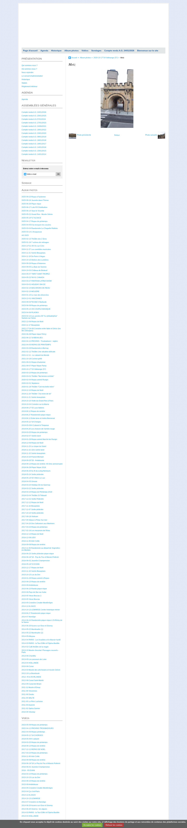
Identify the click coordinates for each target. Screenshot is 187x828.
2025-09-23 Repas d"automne (34, 197)
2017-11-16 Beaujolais (31, 506)
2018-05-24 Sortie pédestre (33, 474)
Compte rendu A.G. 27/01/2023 (34, 123)
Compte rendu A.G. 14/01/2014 (34, 154)
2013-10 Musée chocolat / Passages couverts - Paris (40, 651)
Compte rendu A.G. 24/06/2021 (34, 126)
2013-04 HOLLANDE (30, 663)
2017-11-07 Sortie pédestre (32, 509)
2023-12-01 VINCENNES (32, 298)
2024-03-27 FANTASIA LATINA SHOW (37, 281)
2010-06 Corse (28, 666)
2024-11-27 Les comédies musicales (36, 249)
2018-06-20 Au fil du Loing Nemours (36, 471)
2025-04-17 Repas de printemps (34, 221)
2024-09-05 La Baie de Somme (34, 267)
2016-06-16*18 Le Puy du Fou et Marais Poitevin (41, 763)
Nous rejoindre (27, 72)
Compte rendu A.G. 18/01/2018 (34, 140)
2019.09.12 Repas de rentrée (33, 411)
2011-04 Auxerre (28, 705)
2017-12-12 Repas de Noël (32, 502)
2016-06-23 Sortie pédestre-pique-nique (38, 554)
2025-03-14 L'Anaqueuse (32, 232)
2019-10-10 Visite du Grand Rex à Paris (37, 401)
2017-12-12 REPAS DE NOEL (33, 749)
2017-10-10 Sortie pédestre (33, 513)
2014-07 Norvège (29, 617)
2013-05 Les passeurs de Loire (34, 659)
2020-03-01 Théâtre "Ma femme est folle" (38, 376)
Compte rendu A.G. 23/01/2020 (34, 133)
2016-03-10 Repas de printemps (34, 774)
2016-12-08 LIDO (29, 538)
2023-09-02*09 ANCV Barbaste (34, 302)
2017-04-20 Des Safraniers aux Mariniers (38, 523)
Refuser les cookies (114, 825)
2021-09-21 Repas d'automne (33, 362)
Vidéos (85, 50)
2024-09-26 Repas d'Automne (34, 263)
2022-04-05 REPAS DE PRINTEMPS (36, 345)
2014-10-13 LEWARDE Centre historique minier (41, 610)
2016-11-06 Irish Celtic (31, 541)
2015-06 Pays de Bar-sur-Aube (34, 592)
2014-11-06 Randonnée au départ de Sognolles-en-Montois (41, 549)
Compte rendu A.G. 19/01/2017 (34, 144)
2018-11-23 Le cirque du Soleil (34, 446)
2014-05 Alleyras (28, 636)
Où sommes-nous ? (29, 69)
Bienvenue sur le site (147, 50)
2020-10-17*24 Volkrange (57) (34, 369)
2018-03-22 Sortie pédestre (33, 488)
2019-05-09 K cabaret (30, 739)
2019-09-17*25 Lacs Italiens (33, 408)
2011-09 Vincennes (29, 691)
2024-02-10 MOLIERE (30, 291)
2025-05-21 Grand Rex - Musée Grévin (37, 214)
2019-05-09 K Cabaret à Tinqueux (35, 425)
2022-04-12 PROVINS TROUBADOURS (37, 728)
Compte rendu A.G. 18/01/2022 (34, 130)
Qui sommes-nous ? (30, 65)
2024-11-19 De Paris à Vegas (33, 256)
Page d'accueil (30, 50)
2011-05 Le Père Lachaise (32, 701)
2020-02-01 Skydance (30, 383)
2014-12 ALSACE (29, 606)
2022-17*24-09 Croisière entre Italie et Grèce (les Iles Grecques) (41, 330)
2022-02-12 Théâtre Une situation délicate (38, 352)
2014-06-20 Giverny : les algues (34, 809)
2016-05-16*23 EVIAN (30, 564)
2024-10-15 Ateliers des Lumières (35, 260)
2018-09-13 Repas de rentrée (33, 746)
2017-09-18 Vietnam (30, 516)
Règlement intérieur (29, 86)
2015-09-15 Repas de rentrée (33, 582)
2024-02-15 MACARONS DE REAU (36, 288)
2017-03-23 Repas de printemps (34, 527)
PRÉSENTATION (32, 58)
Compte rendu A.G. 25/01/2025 (34, 116)
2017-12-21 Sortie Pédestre (33, 499)
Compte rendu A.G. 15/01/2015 (34, 151)
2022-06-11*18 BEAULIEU (32, 338)
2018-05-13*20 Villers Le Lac (33, 478)
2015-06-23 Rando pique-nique (34, 589)
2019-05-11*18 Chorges (31, 422)
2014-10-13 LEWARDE (31, 798)
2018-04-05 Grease (29, 481)
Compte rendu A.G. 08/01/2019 (34, 137)
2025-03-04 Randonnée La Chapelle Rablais (40, 228)
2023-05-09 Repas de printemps (34, 725)
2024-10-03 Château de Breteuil (34, 270)
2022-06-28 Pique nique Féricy (34, 334)
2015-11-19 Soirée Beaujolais (33, 571)
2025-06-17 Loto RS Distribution (34, 207)
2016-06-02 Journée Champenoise (36, 561)
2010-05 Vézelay (28, 712)
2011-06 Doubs (28, 694)
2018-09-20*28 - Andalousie (33, 460)
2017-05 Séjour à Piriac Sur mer (34, 520)
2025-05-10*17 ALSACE (31, 218)
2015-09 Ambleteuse (30, 585)
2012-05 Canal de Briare (31, 684)
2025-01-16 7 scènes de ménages (35, 242)
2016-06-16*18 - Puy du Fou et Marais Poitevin (40, 557)
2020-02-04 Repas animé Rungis (35, 380)
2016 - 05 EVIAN (28, 770)
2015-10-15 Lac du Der (31, 575)
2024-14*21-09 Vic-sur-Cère (33, 246)
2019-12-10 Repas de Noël (32, 390)
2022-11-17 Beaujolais (31, 325)
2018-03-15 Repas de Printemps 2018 (37, 492)
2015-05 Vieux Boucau (31, 599)
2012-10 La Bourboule (31, 673)
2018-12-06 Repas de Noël (32, 443)
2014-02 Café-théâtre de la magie (35, 647)
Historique (56, 50)
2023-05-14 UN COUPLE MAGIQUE (36, 309)
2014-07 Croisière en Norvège (34, 802)
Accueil (74, 58)
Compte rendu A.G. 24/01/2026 (119, 50)
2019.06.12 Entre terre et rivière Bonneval (38, 418)
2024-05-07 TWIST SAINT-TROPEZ (36, 274)
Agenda (44, 50)
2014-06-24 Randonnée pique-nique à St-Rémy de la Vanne (42, 621)
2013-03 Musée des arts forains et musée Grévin (41, 670)
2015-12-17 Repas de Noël (32, 568)
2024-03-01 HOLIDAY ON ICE (33, 284)
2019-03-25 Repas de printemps (34, 432)
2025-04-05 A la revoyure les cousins (36, 225)
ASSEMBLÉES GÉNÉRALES (39, 105)
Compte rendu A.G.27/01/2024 (34, 119)
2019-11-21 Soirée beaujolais (33, 397)
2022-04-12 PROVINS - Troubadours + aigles (40, 341)
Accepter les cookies (92, 825)
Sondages (96, 50)
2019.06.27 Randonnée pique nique (36, 415)
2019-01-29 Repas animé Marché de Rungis (39, 439)
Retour (117, 135)
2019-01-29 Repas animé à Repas (35, 578)
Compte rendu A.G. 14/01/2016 (34, 147)
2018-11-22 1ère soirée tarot (33, 450)
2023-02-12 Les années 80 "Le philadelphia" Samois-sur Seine (39, 317)
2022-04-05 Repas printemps (33, 732)
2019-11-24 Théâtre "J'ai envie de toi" (36, 394)
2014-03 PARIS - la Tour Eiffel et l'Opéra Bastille (40, 643)
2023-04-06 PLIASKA (30, 313)
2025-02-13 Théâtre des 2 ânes (34, 239)
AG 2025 (25, 235)
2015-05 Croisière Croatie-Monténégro (37, 603)
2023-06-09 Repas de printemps (34, 305)
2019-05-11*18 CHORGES (32, 735)
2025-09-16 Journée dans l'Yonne (35, 200)
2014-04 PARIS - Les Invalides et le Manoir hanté (41, 640)
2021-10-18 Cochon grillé (32, 359)
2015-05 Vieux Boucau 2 (31, 596)
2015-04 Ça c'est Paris (31, 791)
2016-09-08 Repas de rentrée (33, 545)
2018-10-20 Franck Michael (33, 457)
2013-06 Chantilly (29, 656)
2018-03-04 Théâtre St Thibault (34, 495)
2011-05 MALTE (28, 698)
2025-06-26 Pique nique (31, 204)
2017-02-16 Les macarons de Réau (36, 530)
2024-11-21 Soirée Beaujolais (33, 253)
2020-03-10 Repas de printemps (34, 373)
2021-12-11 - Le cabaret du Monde (35, 355)
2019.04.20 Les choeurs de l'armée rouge (38, 429)
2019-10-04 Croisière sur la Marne (35, 404)
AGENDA (27, 92)
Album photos (71, 50)
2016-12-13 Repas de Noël (32, 534)
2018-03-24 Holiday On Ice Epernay (36, 485)
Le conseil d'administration (32, 76)
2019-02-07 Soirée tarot (31, 436)
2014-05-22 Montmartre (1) (32, 629)
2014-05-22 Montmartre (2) (32, 633)
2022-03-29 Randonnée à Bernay (35, 348)
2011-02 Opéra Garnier (31, 708)
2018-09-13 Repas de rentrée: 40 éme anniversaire (42, 464)
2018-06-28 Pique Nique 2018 (34, 467)
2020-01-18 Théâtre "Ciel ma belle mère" (38, 387)
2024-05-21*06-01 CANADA (33, 277)
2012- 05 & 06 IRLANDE (31, 677)
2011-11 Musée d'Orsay (31, 687)
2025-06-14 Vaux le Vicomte (33, 211)
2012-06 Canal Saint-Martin (33, 680)
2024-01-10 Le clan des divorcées (35, 295)
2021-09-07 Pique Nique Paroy (34, 366)
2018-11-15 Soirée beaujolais (33, 453)
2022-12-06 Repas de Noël (32, 322)
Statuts (24, 83)
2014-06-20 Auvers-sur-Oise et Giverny (37, 626)
